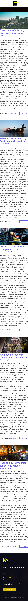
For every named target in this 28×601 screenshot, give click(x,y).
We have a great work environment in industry (13, 356)
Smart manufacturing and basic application (12, 32)
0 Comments (12, 113)
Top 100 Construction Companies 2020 (12, 248)
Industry (7, 143)
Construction (3, 252)
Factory (2, 143)
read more (24, 113)
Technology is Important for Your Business (13, 464)
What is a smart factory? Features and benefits (14, 140)
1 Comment (12, 222)
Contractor (3, 35)
